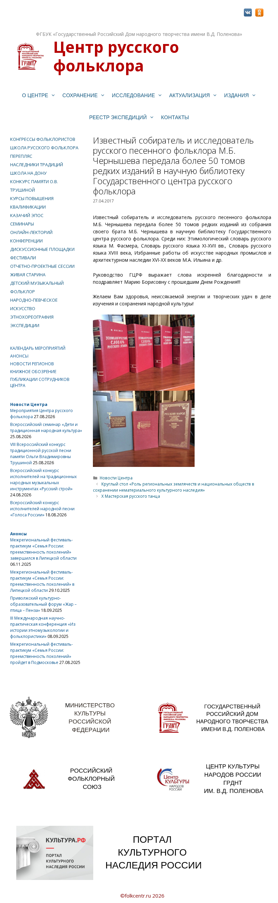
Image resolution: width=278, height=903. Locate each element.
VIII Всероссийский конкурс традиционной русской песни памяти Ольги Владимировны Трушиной (40, 454)
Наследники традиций (36, 165)
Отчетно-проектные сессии (42, 266)
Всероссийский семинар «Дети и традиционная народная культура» (46, 427)
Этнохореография (32, 317)
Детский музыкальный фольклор (37, 287)
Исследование (133, 95)
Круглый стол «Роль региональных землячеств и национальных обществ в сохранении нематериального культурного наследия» (173, 487)
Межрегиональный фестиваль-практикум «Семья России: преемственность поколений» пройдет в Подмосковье (41, 653)
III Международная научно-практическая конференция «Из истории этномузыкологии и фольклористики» (42, 627)
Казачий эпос (26, 215)
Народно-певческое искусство (34, 304)
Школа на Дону (28, 173)
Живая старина (27, 275)
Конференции (26, 241)
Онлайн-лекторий (31, 232)
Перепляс (21, 156)
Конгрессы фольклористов (42, 139)
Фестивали (23, 258)
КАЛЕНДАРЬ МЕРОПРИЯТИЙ (37, 348)
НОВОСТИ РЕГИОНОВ (32, 364)
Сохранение (80, 95)
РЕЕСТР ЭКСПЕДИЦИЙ (118, 117)
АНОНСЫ (19, 356)
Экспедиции (24, 325)
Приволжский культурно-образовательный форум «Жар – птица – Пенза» (43, 604)
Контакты (175, 117)
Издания (236, 95)
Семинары (22, 224)
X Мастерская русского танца (130, 496)
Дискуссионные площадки (42, 249)
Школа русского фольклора (44, 148)
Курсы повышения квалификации (32, 202)
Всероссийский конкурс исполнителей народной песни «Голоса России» (42, 509)
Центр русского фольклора (116, 56)
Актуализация (189, 95)
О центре (35, 95)
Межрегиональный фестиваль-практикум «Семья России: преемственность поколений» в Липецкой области (42, 581)
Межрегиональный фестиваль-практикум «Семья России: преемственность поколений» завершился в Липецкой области (43, 549)
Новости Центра (116, 477)
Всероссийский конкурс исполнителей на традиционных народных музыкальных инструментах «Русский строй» (43, 480)
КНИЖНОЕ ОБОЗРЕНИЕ (33, 371)
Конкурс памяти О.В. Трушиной (34, 185)
